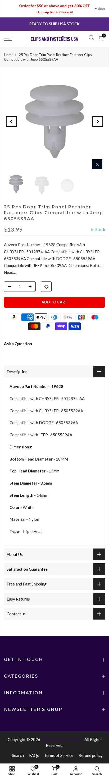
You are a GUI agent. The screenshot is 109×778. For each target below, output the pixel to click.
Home (8, 55)
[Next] (97, 121)
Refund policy (91, 755)
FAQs (34, 755)
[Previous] (11, 121)
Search (18, 755)
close (101, 9)
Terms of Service (58, 755)
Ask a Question (18, 343)
